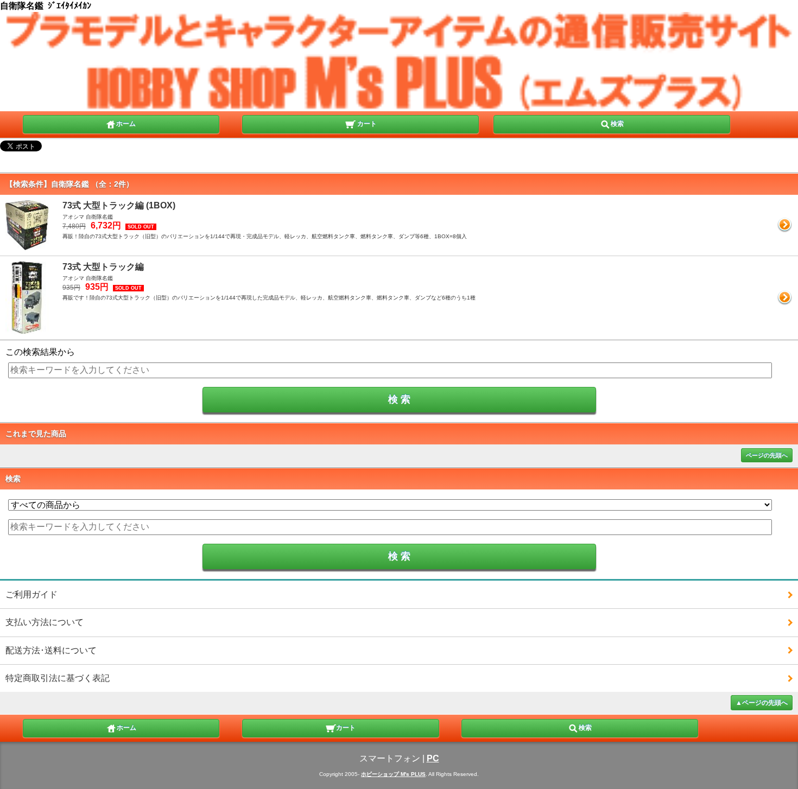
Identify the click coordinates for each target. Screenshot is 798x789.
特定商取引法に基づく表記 (57, 678)
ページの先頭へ (767, 455)
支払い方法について (44, 622)
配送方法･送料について (51, 650)
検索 (617, 124)
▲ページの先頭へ (762, 703)
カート (366, 124)
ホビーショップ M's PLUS (393, 774)
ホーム (126, 124)
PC (433, 758)
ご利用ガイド (31, 594)
